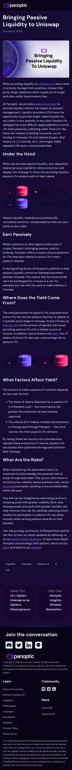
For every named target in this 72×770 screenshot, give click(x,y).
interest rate (11, 325)
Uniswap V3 (46, 84)
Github (45, 707)
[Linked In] (28, 645)
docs (6, 547)
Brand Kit (47, 714)
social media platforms (26, 539)
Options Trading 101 (14, 694)
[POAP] (38, 645)
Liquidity (10, 563)
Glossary (7, 722)
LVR (18, 141)
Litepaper (8, 711)
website (36, 547)
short (56, 333)
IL (56, 563)
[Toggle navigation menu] (67, 5)
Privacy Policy (10, 728)
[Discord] (9, 645)
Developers (9, 717)
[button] (36, 59)
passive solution (46, 104)
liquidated (9, 486)
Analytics (8, 700)
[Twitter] (18, 645)
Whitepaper (9, 705)
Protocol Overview (13, 689)
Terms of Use (10, 733)
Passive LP (43, 563)
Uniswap (26, 563)
